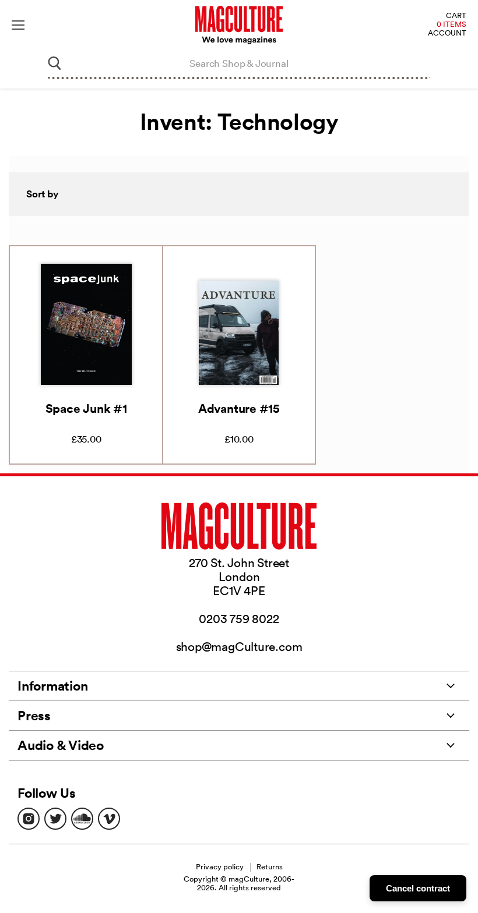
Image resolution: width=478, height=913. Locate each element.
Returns (269, 867)
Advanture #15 (239, 408)
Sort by (42, 193)
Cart (456, 16)
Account (447, 33)
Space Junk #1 (86, 408)
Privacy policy (220, 867)
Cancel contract (418, 888)
